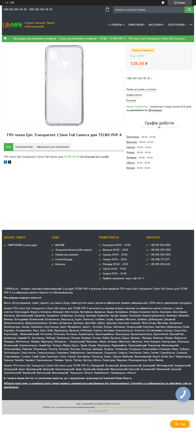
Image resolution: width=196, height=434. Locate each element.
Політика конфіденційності (139, 407)
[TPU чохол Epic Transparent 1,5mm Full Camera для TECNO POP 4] (139, 191)
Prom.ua (116, 403)
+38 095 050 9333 (160, 249)
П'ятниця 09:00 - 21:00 (115, 264)
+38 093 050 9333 (160, 254)
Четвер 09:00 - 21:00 (115, 259)
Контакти (60, 264)
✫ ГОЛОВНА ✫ (116, 24)
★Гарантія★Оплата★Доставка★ (73, 249)
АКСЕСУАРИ (156, 24)
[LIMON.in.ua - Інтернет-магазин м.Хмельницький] (12, 24)
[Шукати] (189, 9)
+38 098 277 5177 (159, 259)
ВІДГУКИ (59, 245)
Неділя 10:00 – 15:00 (115, 273)
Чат (182, 424)
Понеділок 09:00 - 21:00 (117, 245)
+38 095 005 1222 (160, 264)
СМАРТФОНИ (135, 24)
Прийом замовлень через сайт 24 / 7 (123, 278)
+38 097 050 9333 (160, 245)
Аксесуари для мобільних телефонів (35, 38)
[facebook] (5, 162)
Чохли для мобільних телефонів (78, 38)
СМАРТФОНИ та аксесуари (22, 245)
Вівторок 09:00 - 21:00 (115, 249)
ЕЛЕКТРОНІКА (176, 24)
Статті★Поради (63, 259)
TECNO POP (70, 156)
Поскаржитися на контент (109, 407)
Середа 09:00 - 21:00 (115, 254)
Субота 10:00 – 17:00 (114, 268)
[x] (9, 162)
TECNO (103, 38)
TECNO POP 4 (117, 38)
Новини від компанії (66, 254)
